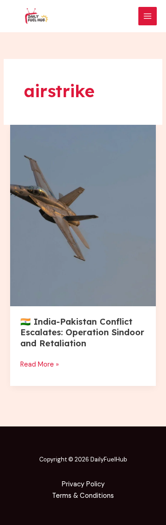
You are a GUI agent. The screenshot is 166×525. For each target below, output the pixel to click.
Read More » (39, 364)
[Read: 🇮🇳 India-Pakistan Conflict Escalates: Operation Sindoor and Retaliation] (82, 215)
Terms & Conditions (83, 495)
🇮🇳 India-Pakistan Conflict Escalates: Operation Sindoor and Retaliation (82, 332)
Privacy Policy (83, 484)
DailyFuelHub (108, 459)
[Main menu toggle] (147, 16)
